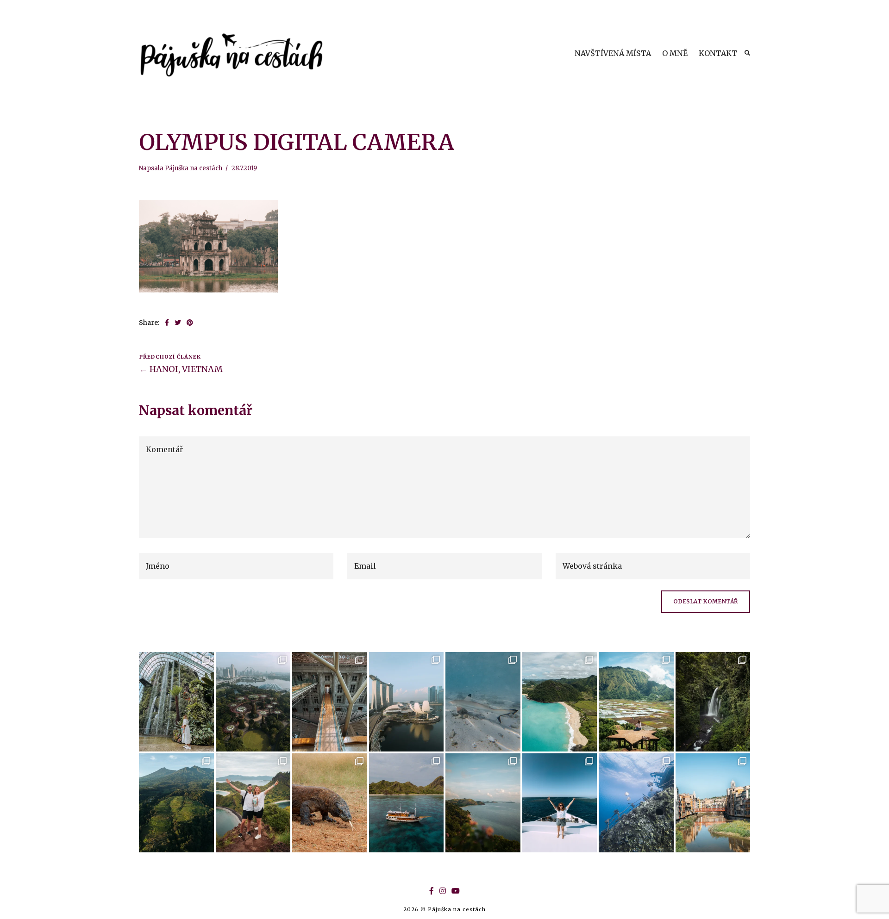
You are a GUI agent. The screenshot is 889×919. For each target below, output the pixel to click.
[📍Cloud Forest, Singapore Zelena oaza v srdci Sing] (176, 701)
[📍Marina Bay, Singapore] (406, 701)
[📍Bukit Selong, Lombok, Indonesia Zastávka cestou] (636, 701)
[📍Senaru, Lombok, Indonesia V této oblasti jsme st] (176, 803)
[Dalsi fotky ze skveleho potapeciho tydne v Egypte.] (559, 803)
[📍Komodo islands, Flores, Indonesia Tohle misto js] (406, 803)
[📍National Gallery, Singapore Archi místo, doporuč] (329, 701)
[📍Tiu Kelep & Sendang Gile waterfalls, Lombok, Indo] (713, 701)
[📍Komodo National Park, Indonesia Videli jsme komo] (329, 803)
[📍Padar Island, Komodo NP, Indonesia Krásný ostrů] (253, 803)
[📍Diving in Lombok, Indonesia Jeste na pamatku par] (482, 701)
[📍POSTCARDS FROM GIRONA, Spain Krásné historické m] (713, 803)
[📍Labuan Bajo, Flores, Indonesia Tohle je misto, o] (482, 803)
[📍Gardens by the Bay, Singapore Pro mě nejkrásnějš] (253, 701)
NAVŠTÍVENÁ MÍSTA (613, 53)
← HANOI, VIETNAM (181, 369)
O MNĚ (675, 53)
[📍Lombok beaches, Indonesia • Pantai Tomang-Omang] (559, 701)
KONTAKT (718, 53)
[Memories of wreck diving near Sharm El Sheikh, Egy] (636, 803)
